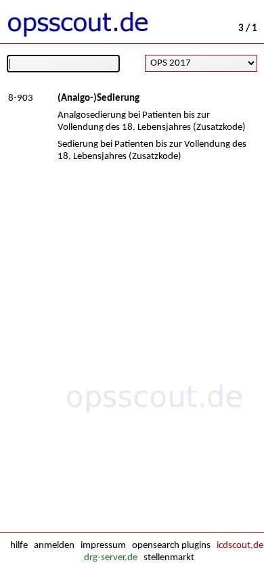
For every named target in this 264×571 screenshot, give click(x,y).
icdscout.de (240, 546)
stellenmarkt (169, 558)
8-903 (20, 98)
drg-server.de (110, 558)
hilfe (19, 546)
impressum (103, 546)
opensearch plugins (171, 546)
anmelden (54, 546)
